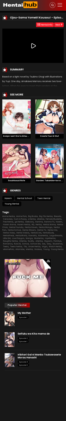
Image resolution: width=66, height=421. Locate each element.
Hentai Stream (29, 230)
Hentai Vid (52, 230)
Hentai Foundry (16, 227)
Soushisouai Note (16, 180)
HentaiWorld (21, 235)
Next (58, 24)
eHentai (40, 219)
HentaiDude (48, 232)
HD (33, 224)
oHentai (39, 241)
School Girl (35, 243)
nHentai (22, 241)
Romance (7, 243)
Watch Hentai (55, 246)
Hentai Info (46, 24)
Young (46, 249)
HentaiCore (36, 232)
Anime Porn (21, 216)
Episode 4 (23, 362)
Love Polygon (18, 238)
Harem (8, 198)
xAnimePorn (8, 249)
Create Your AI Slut (49, 136)
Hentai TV (41, 230)
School (25, 243)
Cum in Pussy (20, 219)
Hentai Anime (49, 224)
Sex (43, 243)
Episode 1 (23, 317)
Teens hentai (16, 246)
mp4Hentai (50, 238)
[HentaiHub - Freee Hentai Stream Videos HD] (20, 4)
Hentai (39, 224)
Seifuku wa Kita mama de (34, 333)
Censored (7, 219)
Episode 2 (23, 338)
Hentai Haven (31, 227)
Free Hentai (8, 221)
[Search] (52, 5)
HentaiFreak (8, 235)
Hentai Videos (22, 232)
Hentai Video (9, 232)
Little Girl (7, 238)
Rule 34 (17, 243)
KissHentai (43, 235)
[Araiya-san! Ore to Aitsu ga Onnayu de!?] (16, 116)
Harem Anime (9, 224)
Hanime (39, 221)
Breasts (57, 216)
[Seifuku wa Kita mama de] (10, 339)
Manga (29, 238)
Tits (25, 246)
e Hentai (32, 219)
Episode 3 (23, 365)
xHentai (29, 249)
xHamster (20, 249)
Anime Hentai (8, 216)
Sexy (49, 243)
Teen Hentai (43, 198)
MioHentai (38, 238)
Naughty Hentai (10, 241)
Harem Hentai (23, 224)
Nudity (31, 241)
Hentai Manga (45, 227)
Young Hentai (12, 203)
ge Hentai (19, 221)
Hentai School (24, 198)
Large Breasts (55, 235)
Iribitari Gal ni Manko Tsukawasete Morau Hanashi (39, 356)
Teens (6, 246)
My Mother (24, 313)
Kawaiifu (33, 235)
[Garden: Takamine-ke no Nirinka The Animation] (49, 160)
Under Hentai (34, 246)
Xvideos (38, 249)
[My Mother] (10, 318)
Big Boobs (33, 216)
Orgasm (48, 241)
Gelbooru (29, 221)
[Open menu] (60, 5)
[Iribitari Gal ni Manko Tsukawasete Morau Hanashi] (10, 359)
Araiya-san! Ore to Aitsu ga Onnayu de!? (23, 136)
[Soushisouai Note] (16, 160)
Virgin (44, 246)
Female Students (54, 219)
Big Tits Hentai (45, 216)
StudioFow (57, 243)
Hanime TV (49, 221)
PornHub (57, 241)
